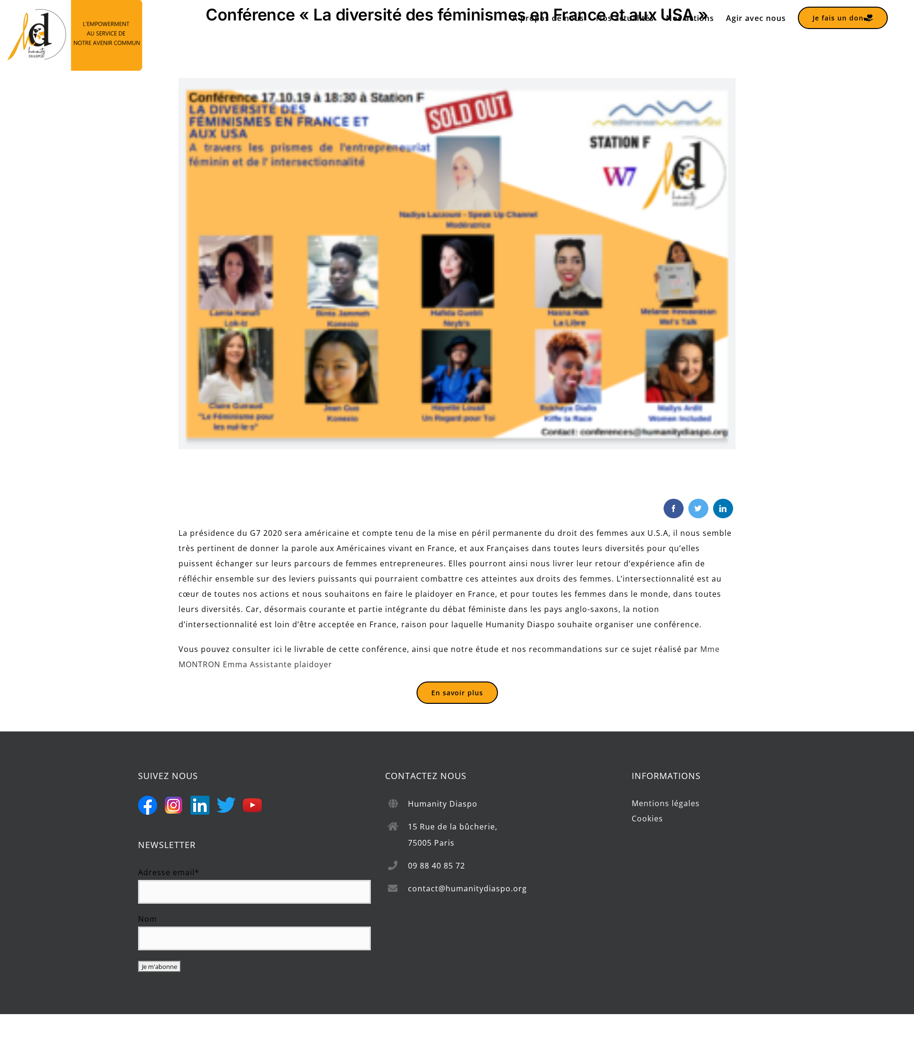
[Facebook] (673, 508)
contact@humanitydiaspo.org (467, 888)
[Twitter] (698, 508)
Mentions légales (666, 803)
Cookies (647, 818)
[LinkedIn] (723, 508)
